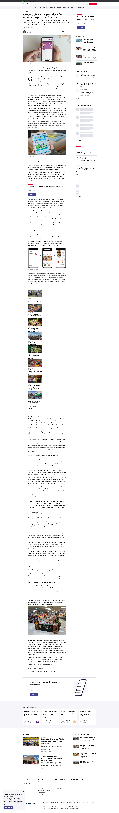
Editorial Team (41, 784)
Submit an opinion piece (60, 786)
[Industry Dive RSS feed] (32, 783)
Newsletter (40, 788)
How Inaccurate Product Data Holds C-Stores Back (88, 84)
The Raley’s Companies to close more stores (89, 63)
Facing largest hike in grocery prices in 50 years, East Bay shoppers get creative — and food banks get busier (86, 168)
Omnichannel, (46, 671)
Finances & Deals (80, 7)
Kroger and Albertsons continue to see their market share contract (51, 758)
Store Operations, (37, 671)
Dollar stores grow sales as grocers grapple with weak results (88, 42)
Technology (73, 7)
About (39, 781)
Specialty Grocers (66, 7)
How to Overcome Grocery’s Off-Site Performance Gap (87, 76)
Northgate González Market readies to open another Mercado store (88, 755)
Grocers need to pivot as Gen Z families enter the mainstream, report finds (89, 50)
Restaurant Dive (43, 1)
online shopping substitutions (58, 279)
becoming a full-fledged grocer (35, 490)
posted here (31, 72)
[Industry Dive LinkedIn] (24, 783)
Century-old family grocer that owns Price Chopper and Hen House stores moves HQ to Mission (86, 160)
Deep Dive (33, 3)
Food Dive (38, 1)
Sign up (32, 194)
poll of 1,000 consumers (42, 172)
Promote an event (84, 196)
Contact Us (40, 786)
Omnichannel (50, 7)
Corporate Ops (38, 7)
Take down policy (60, 808)
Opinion (38, 3)
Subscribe (94, 3)
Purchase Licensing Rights (44, 790)
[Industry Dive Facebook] (27, 783)
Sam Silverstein (30, 31)
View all (77, 98)
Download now (8, 807)
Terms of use (53, 808)
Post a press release (84, 140)
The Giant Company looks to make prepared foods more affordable (89, 57)
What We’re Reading (42, 794)
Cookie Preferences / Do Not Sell (72, 808)
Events (46, 3)
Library (42, 3)
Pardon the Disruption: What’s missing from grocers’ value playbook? (52, 741)
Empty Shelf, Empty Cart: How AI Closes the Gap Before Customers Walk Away (88, 92)
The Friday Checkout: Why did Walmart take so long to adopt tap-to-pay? (88, 739)
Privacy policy (46, 808)
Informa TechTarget (64, 802)
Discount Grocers (57, 7)
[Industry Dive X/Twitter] (29, 783)
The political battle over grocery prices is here (85, 153)
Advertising (57, 781)
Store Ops (44, 7)
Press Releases (52, 3)
